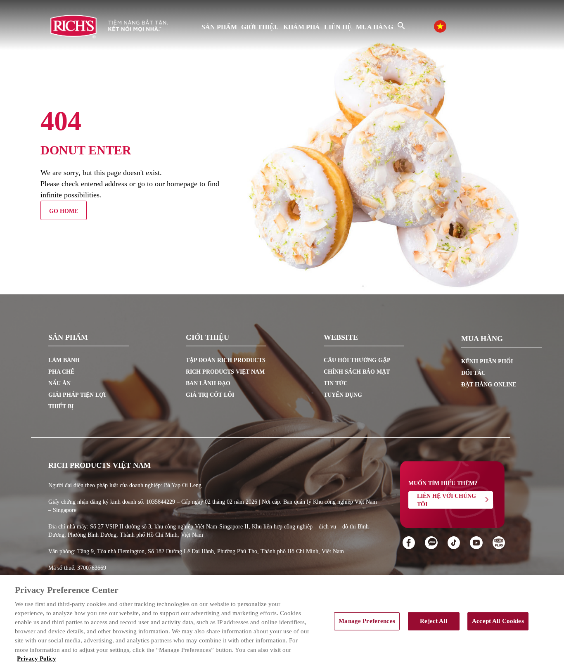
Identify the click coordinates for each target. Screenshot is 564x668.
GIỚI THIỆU (260, 27)
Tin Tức (336, 383)
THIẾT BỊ (60, 406)
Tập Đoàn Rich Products (225, 360)
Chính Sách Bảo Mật (357, 372)
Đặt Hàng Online (488, 384)
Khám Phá (301, 27)
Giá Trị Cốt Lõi (210, 395)
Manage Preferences (367, 621)
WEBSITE (341, 337)
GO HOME (63, 211)
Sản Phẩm (219, 27)
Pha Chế (61, 372)
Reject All (433, 621)
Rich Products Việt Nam (225, 372)
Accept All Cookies (498, 621)
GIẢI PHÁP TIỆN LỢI (77, 395)
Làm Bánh (64, 360)
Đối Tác (473, 373)
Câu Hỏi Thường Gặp (357, 360)
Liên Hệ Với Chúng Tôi (446, 500)
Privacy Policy (36, 658)
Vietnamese (448, 25)
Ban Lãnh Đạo (208, 383)
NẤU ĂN (59, 383)
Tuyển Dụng (343, 395)
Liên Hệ (338, 27)
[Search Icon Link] (401, 25)
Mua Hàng (374, 27)
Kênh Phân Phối (487, 361)
